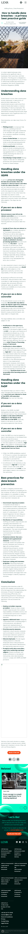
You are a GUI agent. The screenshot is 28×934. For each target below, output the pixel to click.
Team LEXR (11, 22)
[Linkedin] (17, 759)
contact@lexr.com (6, 914)
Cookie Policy (5, 921)
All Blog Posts (8, 8)
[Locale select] (21, 2)
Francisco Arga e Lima (10, 23)
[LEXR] (5, 2)
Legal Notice (4, 923)
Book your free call (14, 833)
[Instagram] (23, 842)
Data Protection (19, 8)
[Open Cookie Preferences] (3, 931)
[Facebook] (10, 759)
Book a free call (14, 752)
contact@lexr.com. (17, 830)
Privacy (3, 919)
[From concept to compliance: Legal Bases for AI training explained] (14, 781)
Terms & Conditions (7, 917)
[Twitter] (14, 759)
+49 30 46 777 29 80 (7, 912)
